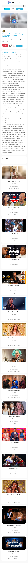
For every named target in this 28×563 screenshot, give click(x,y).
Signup (5, 45)
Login (19, 9)
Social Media (7, 8)
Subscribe (19, 46)
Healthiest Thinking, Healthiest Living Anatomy (13, 39)
